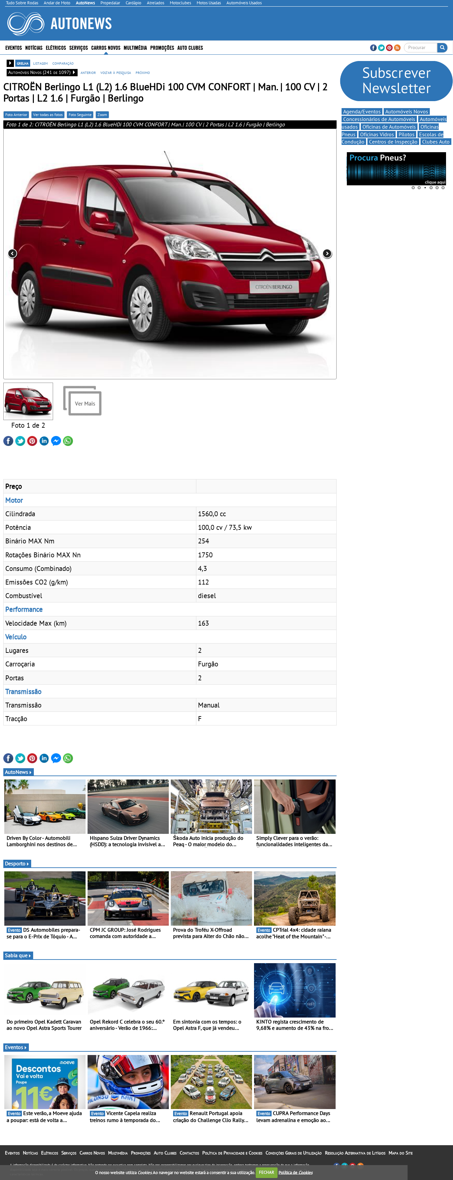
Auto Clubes (165, 1153)
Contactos (189, 1153)
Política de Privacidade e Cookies (232, 1153)
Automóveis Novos (406, 111)
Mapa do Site (401, 1153)
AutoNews (16, 772)
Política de (295, 1172)
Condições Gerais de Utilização (294, 1153)
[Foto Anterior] (70, 254)
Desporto (15, 863)
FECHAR (266, 1172)
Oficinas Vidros (377, 134)
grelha (23, 63)
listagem (40, 63)
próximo (143, 72)
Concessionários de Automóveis (379, 119)
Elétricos (49, 1153)
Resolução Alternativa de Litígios (355, 1153)
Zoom (102, 114)
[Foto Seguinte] (270, 254)
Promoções (162, 47)
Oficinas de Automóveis (389, 126)
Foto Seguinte (80, 114)
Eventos (13, 47)
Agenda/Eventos (362, 111)
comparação (63, 63)
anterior (88, 72)
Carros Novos (105, 47)
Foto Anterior (16, 114)
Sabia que (16, 955)
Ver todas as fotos (48, 114)
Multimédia (135, 47)
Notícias (30, 1153)
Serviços (68, 1153)
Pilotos (407, 134)
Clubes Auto (436, 141)
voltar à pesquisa (115, 72)
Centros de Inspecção (393, 141)
